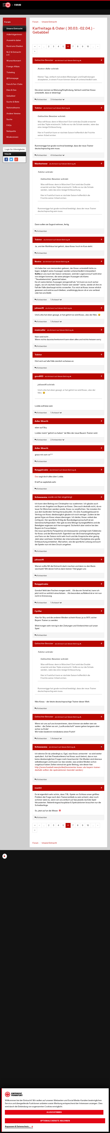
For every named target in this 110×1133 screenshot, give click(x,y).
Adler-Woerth (41, 421)
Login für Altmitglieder (15, 149)
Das (36, 476)
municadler (40, 330)
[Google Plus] (16, 159)
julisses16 (39, 308)
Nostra (38, 261)
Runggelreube (41, 470)
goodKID (39, 376)
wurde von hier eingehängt (60, 497)
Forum (17, 5)
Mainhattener (41, 163)
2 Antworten (56, 440)
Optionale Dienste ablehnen (55, 1121)
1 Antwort (55, 299)
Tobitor (38, 108)
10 (88, 46)
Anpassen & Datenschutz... (17, 1126)
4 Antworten (56, 155)
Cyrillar (38, 611)
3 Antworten (56, 99)
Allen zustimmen (54, 1112)
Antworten (42, 99)
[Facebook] (6, 159)
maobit (38, 788)
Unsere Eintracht (49, 22)
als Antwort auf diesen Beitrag (67, 60)
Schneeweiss (41, 497)
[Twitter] (11, 159)
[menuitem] (14, 28)
